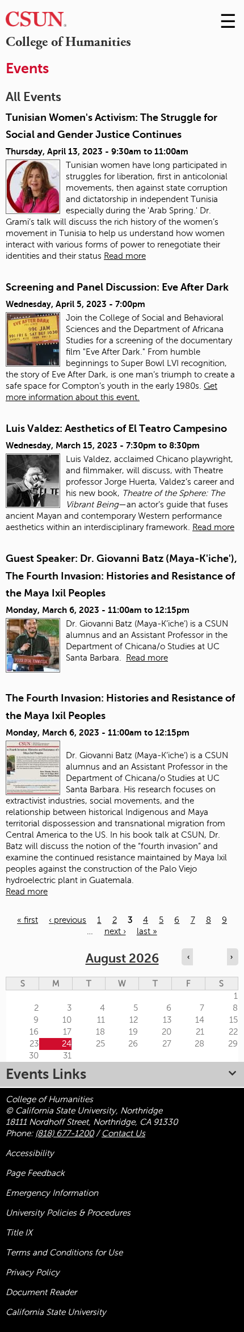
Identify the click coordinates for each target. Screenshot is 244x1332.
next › (115, 931)
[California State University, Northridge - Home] (36, 21)
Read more (125, 255)
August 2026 (122, 958)
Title (19, 1232)
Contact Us (123, 1133)
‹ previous (67, 920)
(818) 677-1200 (64, 1133)
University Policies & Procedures (68, 1212)
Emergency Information (52, 1192)
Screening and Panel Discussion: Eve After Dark (117, 287)
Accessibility (30, 1153)
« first (27, 920)
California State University (56, 1312)
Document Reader (41, 1292)
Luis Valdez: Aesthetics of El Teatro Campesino (116, 428)
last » (147, 931)
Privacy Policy (33, 1272)
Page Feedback (35, 1173)
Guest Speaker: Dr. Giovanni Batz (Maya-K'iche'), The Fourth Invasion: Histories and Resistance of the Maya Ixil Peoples (121, 576)
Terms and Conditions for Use (64, 1252)
